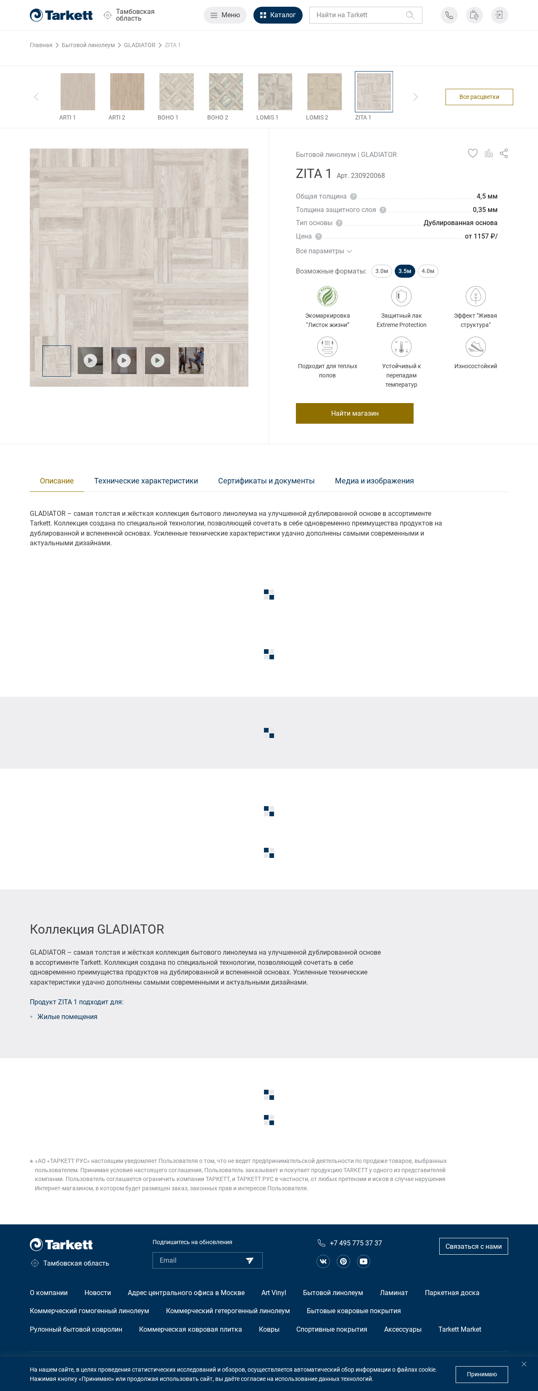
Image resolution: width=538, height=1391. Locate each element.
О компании (49, 1293)
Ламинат (394, 1293)
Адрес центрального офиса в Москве (186, 1293)
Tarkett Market (459, 1329)
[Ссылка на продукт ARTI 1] (78, 92)
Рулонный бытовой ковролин (76, 1329)
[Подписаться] (250, 1261)
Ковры (269, 1329)
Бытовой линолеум (333, 1293)
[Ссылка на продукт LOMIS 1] (275, 92)
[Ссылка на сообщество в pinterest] (343, 1261)
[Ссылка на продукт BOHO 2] (226, 92)
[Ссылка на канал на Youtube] (363, 1261)
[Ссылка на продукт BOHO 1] (176, 92)
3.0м (381, 271)
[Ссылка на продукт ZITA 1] (374, 92)
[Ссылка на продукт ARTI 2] (127, 92)
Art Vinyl (273, 1293)
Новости (97, 1293)
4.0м (428, 271)
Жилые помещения (67, 1017)
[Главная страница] (61, 15)
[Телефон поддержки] (449, 15)
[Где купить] (474, 15)
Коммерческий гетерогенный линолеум (228, 1311)
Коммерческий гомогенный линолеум (89, 1311)
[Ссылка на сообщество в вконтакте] (323, 1261)
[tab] (57, 481)
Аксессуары (403, 1329)
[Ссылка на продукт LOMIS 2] (324, 92)
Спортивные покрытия (331, 1329)
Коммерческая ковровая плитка (190, 1329)
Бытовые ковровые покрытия (354, 1311)
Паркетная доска (452, 1293)
